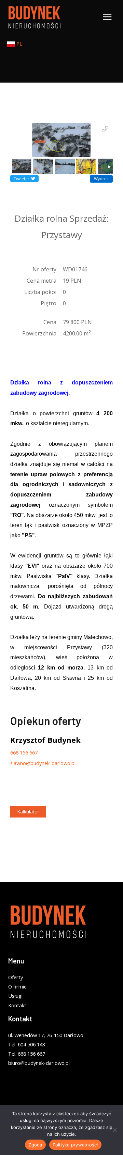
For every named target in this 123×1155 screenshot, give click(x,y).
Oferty (15, 977)
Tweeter (21, 179)
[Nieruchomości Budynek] (34, 17)
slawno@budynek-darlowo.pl (43, 763)
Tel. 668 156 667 (26, 1053)
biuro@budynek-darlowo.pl (39, 1062)
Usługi (15, 995)
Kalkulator (28, 811)
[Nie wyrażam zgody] (114, 1130)
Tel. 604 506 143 (26, 1044)
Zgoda (35, 1144)
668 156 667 (24, 752)
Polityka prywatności (75, 1144)
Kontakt (17, 1005)
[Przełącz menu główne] (107, 17)
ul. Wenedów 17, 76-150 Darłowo (45, 1035)
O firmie (17, 986)
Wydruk (101, 179)
